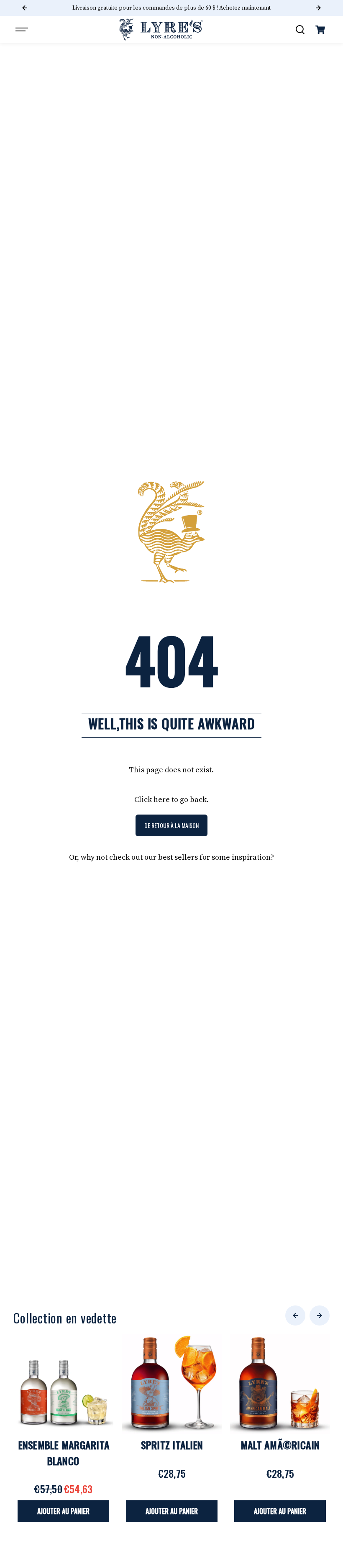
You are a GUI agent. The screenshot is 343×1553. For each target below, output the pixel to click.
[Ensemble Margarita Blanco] (63, 1384)
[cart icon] (320, 29)
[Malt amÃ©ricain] (280, 1384)
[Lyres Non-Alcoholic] (161, 29)
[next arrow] (320, 1315)
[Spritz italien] (172, 1384)
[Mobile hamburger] (22, 29)
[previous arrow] (295, 1315)
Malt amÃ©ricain (280, 1444)
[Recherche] (300, 29)
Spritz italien (172, 1444)
